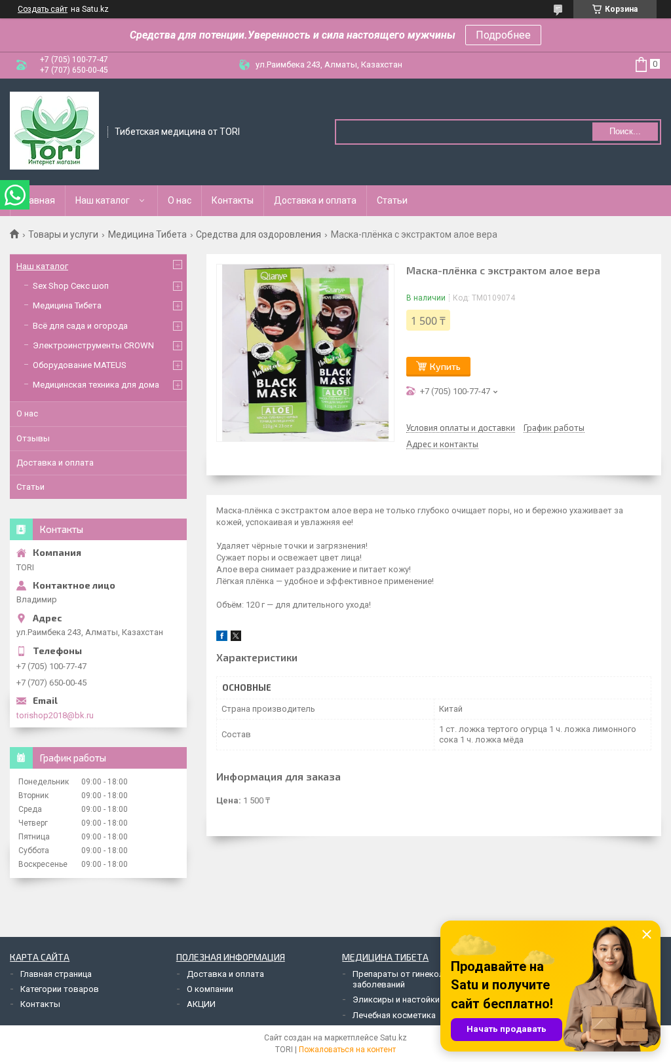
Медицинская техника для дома (96, 385)
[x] (236, 638)
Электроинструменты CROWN (93, 345)
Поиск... (625, 131)
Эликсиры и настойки (396, 999)
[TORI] (54, 131)
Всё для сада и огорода (80, 326)
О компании (210, 989)
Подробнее (503, 35)
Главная (37, 200)
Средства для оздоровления (258, 234)
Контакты (233, 200)
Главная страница (56, 974)
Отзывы (33, 438)
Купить (445, 366)
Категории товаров (59, 989)
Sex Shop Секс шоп (71, 286)
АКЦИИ (201, 1004)
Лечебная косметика (394, 1015)
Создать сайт (42, 9)
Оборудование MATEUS (79, 365)
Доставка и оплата (315, 200)
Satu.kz (393, 1037)
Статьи (392, 200)
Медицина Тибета (147, 234)
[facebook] (221, 638)
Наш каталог (102, 200)
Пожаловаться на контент (347, 1049)
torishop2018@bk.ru (55, 715)
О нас (179, 200)
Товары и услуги (63, 234)
